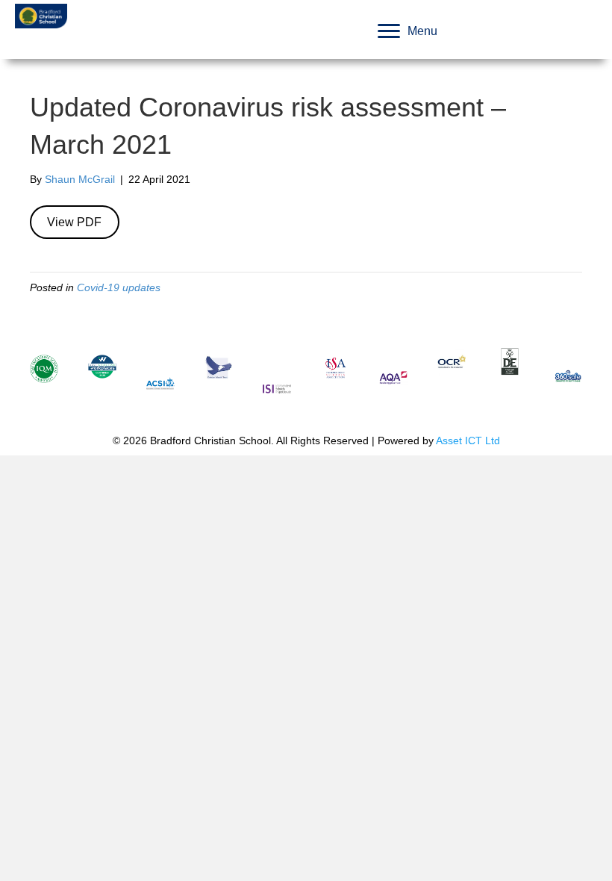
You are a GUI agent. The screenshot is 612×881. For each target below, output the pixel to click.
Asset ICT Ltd (468, 440)
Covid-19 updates (118, 287)
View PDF (74, 222)
